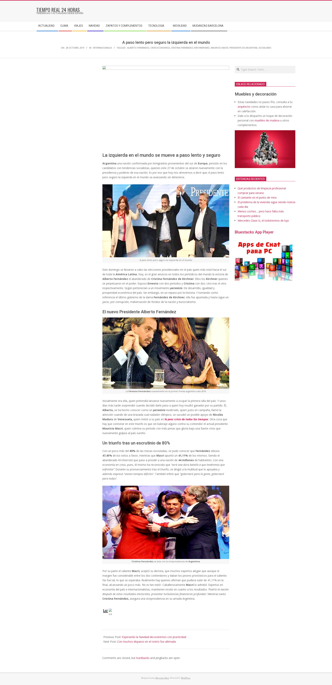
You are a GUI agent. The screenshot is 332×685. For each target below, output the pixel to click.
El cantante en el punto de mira (257, 197)
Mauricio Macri (219, 47)
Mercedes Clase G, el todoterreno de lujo (263, 220)
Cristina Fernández (182, 47)
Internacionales (102, 47)
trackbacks (142, 658)
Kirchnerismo (202, 47)
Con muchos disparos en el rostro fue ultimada (146, 641)
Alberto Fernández (138, 47)
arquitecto (244, 106)
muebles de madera (267, 120)
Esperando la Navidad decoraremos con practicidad (154, 637)
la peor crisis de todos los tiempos (186, 419)
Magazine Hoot (162, 677)
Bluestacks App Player (254, 232)
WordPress (185, 677)
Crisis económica (160, 47)
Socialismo (265, 47)
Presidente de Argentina (243, 47)
